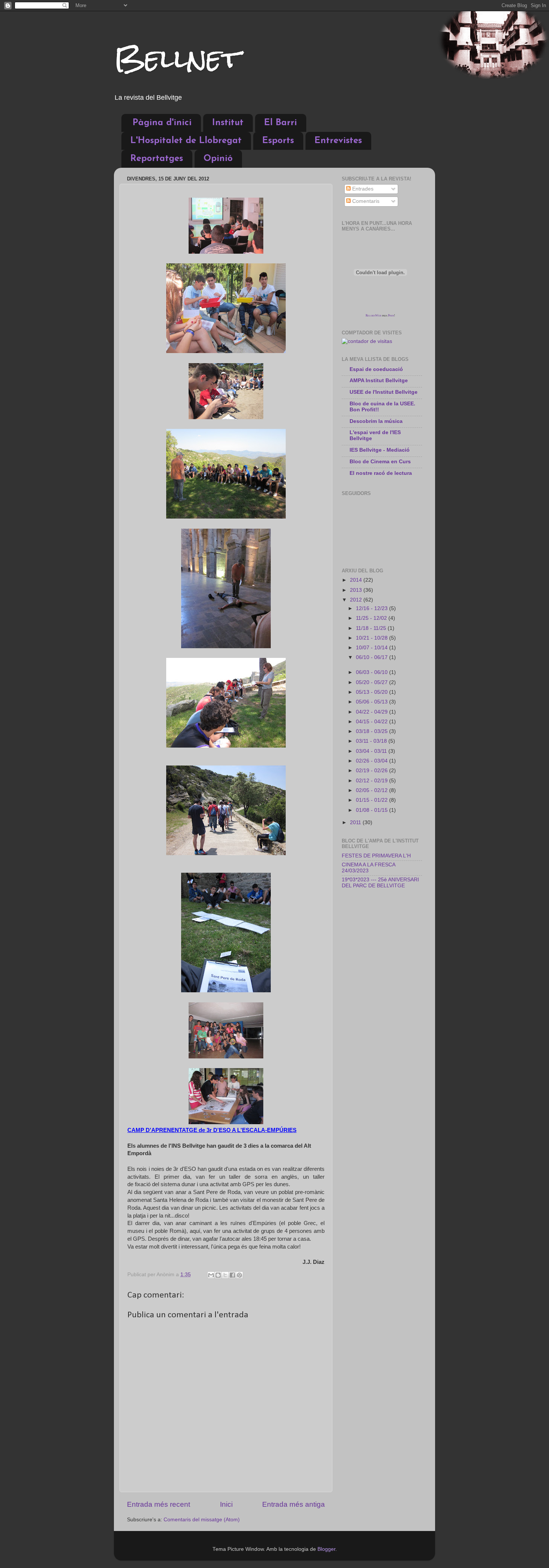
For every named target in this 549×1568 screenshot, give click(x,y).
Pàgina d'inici (162, 122)
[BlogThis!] (218, 1275)
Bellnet (177, 58)
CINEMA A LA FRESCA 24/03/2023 (368, 867)
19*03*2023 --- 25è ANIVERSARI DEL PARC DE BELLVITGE (380, 882)
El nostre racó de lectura (381, 473)
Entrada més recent (158, 1504)
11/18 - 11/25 (372, 628)
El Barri (280, 122)
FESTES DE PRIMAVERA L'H (376, 856)
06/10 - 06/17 (372, 657)
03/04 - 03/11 (372, 751)
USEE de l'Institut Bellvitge (384, 392)
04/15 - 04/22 (372, 721)
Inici (226, 1504)
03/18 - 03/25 (372, 731)
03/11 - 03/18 (372, 741)
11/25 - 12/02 (372, 618)
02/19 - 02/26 (372, 770)
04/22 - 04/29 (372, 712)
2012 (356, 600)
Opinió (218, 158)
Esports (278, 140)
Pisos (391, 315)
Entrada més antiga (293, 1504)
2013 (356, 590)
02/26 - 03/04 (372, 761)
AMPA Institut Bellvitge (379, 380)
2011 (356, 822)
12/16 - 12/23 (372, 608)
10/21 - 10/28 (372, 638)
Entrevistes (338, 140)
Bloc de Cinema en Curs (380, 461)
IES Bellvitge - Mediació (380, 450)
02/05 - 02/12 (372, 790)
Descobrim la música (376, 421)
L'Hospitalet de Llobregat (186, 140)
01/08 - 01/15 (372, 810)
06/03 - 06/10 (372, 672)
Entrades (362, 189)
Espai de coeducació (376, 369)
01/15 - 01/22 (372, 800)
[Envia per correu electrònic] (211, 1275)
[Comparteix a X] (225, 1275)
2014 (356, 580)
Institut (228, 122)
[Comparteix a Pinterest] (239, 1275)
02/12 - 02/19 (372, 780)
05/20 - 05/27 (372, 682)
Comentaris (365, 201)
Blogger (326, 1549)
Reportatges (156, 158)
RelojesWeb (373, 315)
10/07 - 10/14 (372, 647)
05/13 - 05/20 (372, 692)
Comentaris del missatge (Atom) (202, 1519)
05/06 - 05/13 (372, 702)
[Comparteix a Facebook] (232, 1275)
